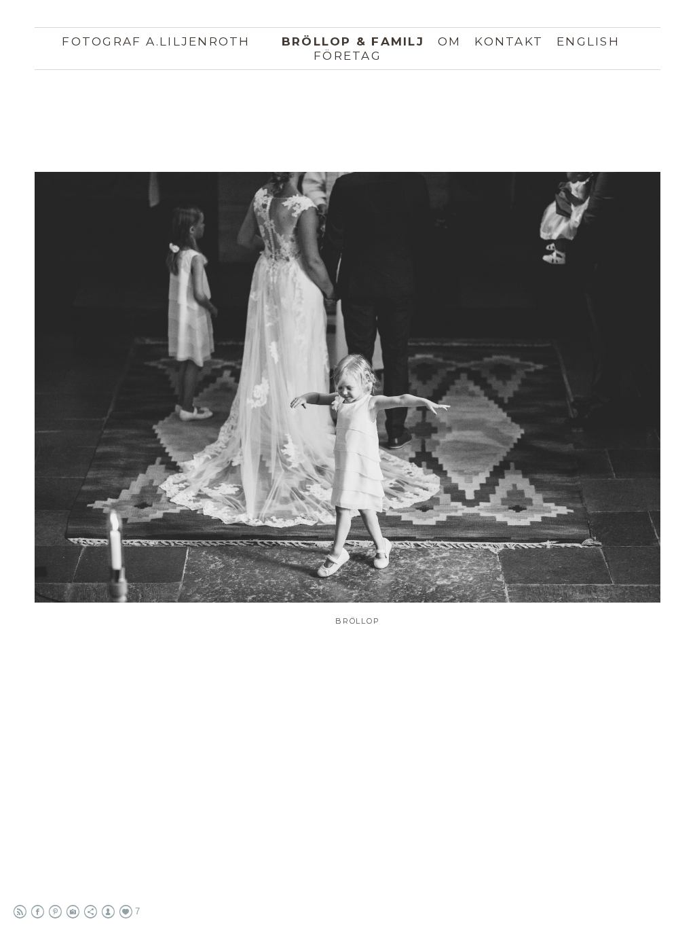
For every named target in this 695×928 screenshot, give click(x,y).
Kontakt (508, 41)
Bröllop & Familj (353, 41)
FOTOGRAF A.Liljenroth (156, 41)
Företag (347, 56)
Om (450, 41)
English (588, 41)
